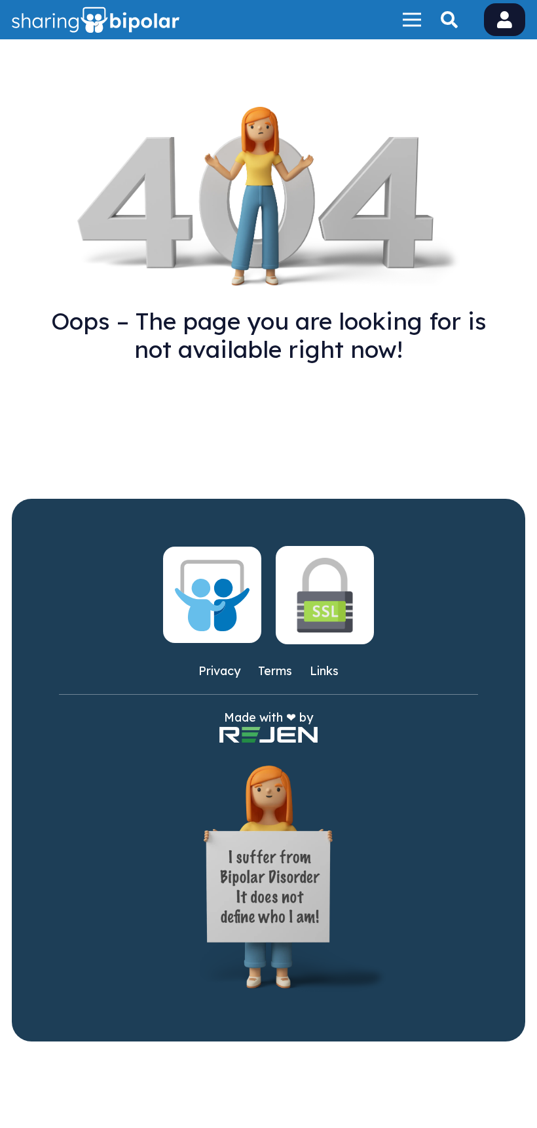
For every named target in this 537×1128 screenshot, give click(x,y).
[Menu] (411, 19)
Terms (275, 670)
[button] (449, 19)
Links (324, 670)
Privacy (219, 670)
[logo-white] (95, 20)
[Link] (504, 19)
